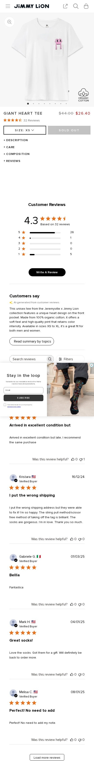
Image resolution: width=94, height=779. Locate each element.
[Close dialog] (92, 365)
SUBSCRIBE (23, 398)
